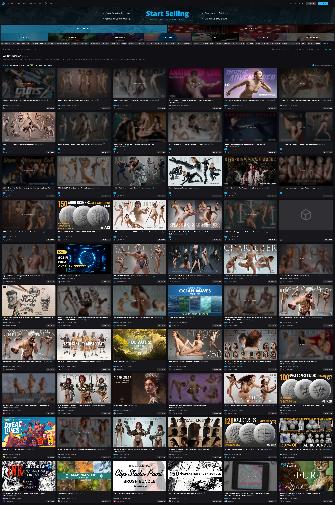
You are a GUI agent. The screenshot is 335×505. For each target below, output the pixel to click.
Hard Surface (275, 43)
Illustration (187, 43)
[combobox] (168, 3)
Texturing (150, 43)
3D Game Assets (37, 43)
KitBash (123, 43)
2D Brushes (49, 43)
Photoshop (75, 43)
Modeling (132, 43)
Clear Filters (327, 49)
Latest (50, 65)
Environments (95, 43)
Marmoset (250, 43)
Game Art (158, 43)
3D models (16, 43)
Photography (5, 43)
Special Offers (26, 65)
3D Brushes (25, 43)
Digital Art (84, 43)
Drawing (285, 43)
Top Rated (38, 65)
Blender (241, 43)
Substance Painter (207, 43)
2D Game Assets (169, 43)
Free (45, 65)
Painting (196, 43)
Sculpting (219, 43)
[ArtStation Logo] (3, 3)
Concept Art (115, 43)
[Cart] (295, 3)
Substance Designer (262, 43)
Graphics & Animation (62, 43)
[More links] (332, 3)
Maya (303, 43)
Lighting (310, 43)
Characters (141, 43)
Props (235, 43)
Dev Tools (105, 43)
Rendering (227, 43)
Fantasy (317, 43)
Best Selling (14, 65)
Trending (5, 65)
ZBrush (179, 43)
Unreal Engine (295, 43)
